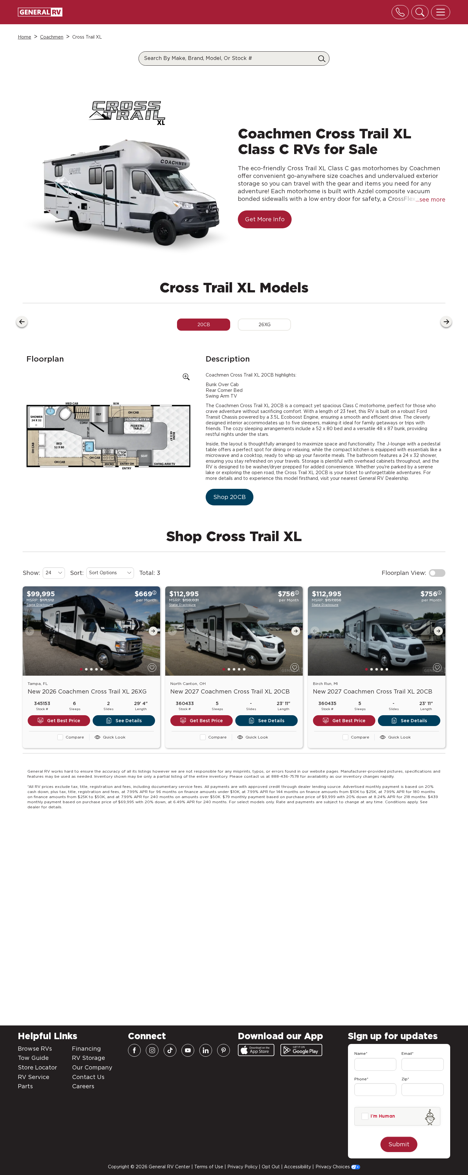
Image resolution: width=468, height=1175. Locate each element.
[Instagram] (152, 1050)
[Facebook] (134, 1050)
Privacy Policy (242, 1166)
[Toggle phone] (400, 12)
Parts (25, 1086)
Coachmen (51, 37)
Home (24, 37)
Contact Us (88, 1077)
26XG (265, 324)
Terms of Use (208, 1166)
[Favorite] (152, 667)
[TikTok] (170, 1050)
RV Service (33, 1077)
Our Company (92, 1067)
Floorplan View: (404, 572)
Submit (398, 1144)
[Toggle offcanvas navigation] (440, 12)
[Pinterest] (223, 1050)
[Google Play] (301, 1050)
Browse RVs (35, 1048)
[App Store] (256, 1050)
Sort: (77, 572)
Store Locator (37, 1067)
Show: (31, 572)
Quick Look (114, 737)
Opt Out (271, 1166)
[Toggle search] (420, 12)
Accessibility (297, 1166)
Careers (83, 1086)
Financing (86, 1048)
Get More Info (265, 219)
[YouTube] (187, 1050)
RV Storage (88, 1057)
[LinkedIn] (205, 1050)
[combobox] (54, 573)
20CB (203, 324)
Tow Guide (33, 1057)
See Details (129, 720)
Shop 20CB (229, 497)
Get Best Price (63, 720)
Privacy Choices (333, 1166)
